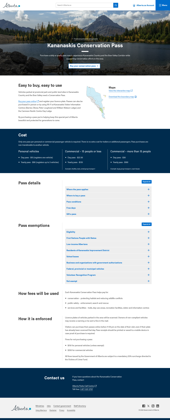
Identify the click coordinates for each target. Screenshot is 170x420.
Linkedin (157, 406)
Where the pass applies (77, 189)
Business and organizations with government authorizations (94, 262)
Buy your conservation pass (83, 65)
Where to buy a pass (75, 195)
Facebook (143, 406)
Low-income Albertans (77, 244)
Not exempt (71, 281)
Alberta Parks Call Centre (83, 385)
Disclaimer (53, 410)
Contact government (62, 405)
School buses (72, 256)
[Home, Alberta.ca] (11, 5)
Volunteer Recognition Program (81, 274)
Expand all (146, 181)
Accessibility (71, 410)
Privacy (61, 410)
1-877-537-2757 (86, 389)
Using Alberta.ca (41, 410)
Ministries (40, 405)
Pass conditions (73, 201)
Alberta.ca (21, 408)
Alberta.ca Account (145, 5)
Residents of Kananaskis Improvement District (87, 250)
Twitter (148, 406)
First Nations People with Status (81, 237)
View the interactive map (119, 90)
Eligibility (70, 231)
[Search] (115, 5)
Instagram (153, 406)
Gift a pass (71, 213)
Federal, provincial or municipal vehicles (85, 268)
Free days (71, 207)
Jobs (49, 405)
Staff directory (80, 405)
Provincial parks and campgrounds (86, 38)
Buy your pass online (27, 101)
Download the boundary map (121, 96)
